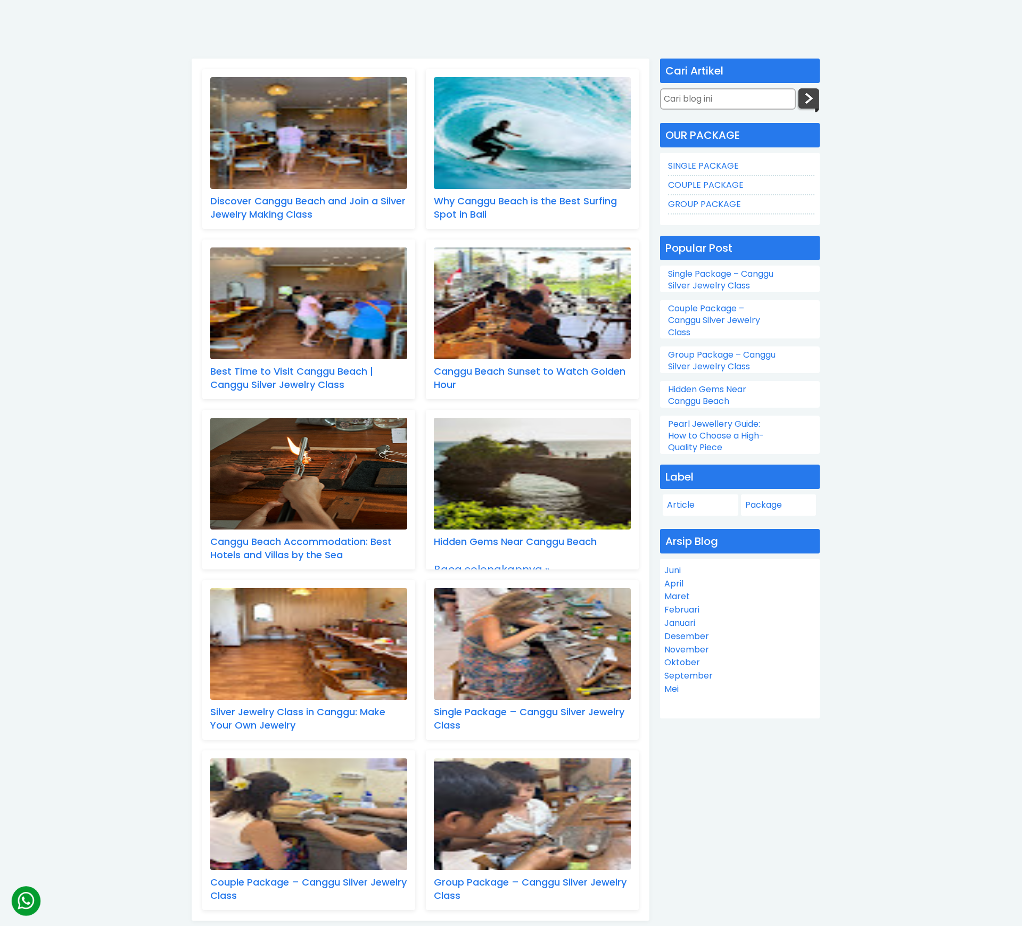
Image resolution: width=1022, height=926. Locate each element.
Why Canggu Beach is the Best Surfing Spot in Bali (525, 207)
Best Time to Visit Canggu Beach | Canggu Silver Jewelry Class (291, 378)
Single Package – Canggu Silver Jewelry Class (529, 718)
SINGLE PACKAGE (703, 166)
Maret (677, 596)
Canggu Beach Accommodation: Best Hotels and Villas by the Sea (301, 548)
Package (763, 505)
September (688, 675)
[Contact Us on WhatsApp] (25, 900)
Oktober (682, 662)
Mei (671, 689)
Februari (681, 609)
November (686, 649)
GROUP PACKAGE (704, 204)
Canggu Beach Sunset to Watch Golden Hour (529, 378)
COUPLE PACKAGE (706, 185)
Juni (672, 570)
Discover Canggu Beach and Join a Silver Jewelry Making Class (308, 207)
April (673, 583)
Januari (679, 623)
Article (681, 505)
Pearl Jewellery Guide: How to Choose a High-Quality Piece (716, 436)
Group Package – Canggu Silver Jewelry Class (530, 888)
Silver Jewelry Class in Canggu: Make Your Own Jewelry (297, 718)
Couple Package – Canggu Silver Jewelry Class (308, 888)
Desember (686, 636)
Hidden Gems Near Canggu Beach (515, 541)
